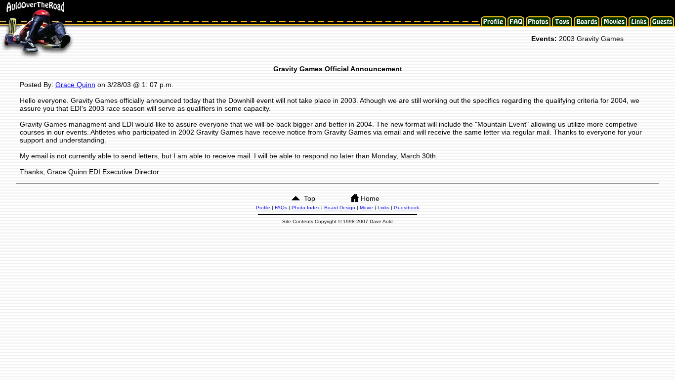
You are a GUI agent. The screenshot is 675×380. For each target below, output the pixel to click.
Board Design (339, 207)
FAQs (281, 207)
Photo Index (306, 207)
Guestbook (406, 207)
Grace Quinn (75, 85)
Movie (366, 207)
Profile (263, 207)
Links (383, 207)
